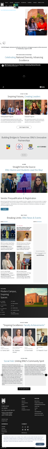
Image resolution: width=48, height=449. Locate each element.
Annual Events (4, 431)
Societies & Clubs (15, 310)
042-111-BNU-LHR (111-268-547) (8, 410)
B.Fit (13, 305)
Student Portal (4, 420)
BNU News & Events (31, 217)
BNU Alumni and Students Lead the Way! (24, 169)
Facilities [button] (29, 2)
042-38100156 (4, 408)
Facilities (3, 428)
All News (6, 221)
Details (4, 209)
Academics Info (25, 406)
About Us (23, 401)
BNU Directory (24, 432)
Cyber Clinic (37, 406)
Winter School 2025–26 (39, 415)
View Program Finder (24, 127)
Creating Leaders (32, 96)
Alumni (23, 404)
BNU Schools (37, 401)
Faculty (36, 408)
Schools (11, 2)
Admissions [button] (17, 2)
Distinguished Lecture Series (40, 404)
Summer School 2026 (39, 413)
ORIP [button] (6, 5)
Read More (3, 25)
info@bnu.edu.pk (5, 406)
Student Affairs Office (39, 402)
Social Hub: (9, 360)
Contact (23, 408)
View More (24, 155)
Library (3, 312)
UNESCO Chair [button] (41, 2)
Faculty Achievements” (34, 325)
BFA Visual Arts (4, 24)
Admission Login (5, 419)
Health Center (15, 308)
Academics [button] (23, 2)
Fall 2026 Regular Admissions (8, 10)
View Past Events (40, 255)
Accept (40, 444)
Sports (13, 301)
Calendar (3, 426)
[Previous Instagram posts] (2, 375)
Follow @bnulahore (24, 388)
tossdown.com (44, 447)
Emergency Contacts (26, 409)
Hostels (3, 314)
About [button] (6, 2)
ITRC (35, 409)
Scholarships (13, 29)
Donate (10, 5)
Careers (35, 2)
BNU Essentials (15, 303)
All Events (39, 221)
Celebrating (10, 57)
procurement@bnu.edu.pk (7, 205)
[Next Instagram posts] (46, 375)
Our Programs (5, 29)
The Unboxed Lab (38, 411)
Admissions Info (25, 402)
